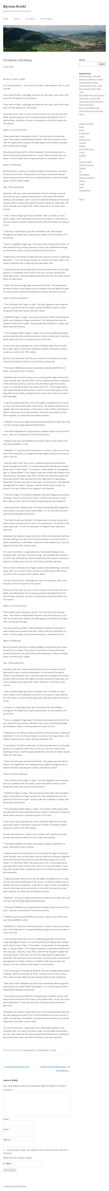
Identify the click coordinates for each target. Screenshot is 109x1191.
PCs (80, 171)
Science (82, 181)
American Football (86, 124)
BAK (54, 1050)
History (82, 152)
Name (6, 1119)
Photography (84, 174)
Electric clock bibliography (89, 108)
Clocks (81, 127)
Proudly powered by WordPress (14, 1186)
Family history (84, 139)
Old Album (30, 19)
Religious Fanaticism (87, 177)
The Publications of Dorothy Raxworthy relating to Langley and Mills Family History (91, 79)
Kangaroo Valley (85, 162)
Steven (17, 19)
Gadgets (82, 146)
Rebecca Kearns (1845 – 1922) (90, 85)
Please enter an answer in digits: (17, 1157)
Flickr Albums (46, 19)
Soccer (81, 184)
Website (6, 1139)
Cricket (82, 130)
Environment (84, 133)
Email (6, 1129)
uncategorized (28, 1050)
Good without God (86, 149)
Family (81, 136)
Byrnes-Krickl (14, 6)
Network (82, 168)
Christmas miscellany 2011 (16, 1066)
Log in (81, 199)
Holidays (82, 155)
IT (80, 158)
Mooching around (86, 165)
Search (82, 60)
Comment (8, 1090)
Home (5, 19)
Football (82, 143)
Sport (81, 187)
